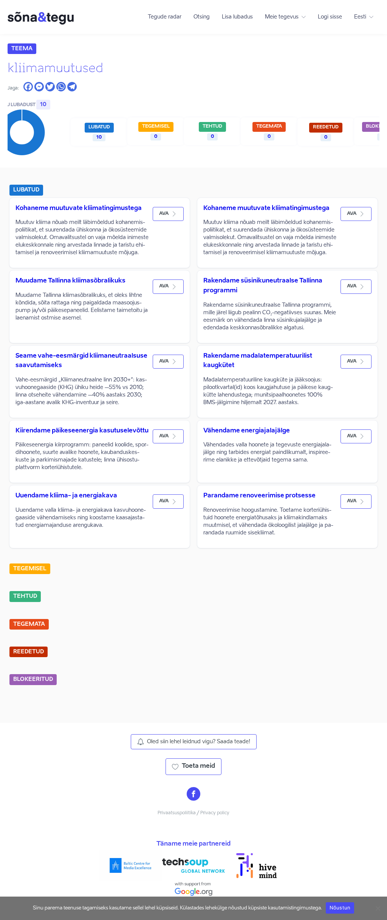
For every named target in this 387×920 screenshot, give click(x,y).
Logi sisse (330, 17)
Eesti (360, 17)
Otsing (202, 17)
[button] (168, 214)
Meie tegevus (282, 17)
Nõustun (340, 908)
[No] (377, 908)
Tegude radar (164, 17)
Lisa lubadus (237, 17)
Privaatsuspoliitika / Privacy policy (193, 813)
